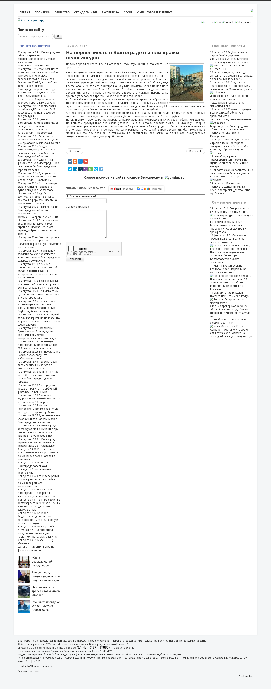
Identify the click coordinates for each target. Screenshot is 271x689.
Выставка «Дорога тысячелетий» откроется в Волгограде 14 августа (39, 398)
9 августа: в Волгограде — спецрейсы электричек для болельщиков (36, 493)
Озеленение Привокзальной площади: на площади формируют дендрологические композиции (37, 333)
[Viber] (85, 169)
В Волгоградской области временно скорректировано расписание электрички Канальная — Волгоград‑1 (39, 58)
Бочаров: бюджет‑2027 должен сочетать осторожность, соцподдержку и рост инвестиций (38, 518)
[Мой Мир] (80, 161)
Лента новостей (34, 45)
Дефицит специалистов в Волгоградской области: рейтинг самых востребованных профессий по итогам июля (37, 270)
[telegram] (101, 169)
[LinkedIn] (75, 169)
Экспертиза (110, 12)
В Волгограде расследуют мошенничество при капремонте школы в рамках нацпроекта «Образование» (38, 430)
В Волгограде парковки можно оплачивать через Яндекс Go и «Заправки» (37, 442)
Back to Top (246, 676)
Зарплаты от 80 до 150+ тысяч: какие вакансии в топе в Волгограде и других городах (38, 377)
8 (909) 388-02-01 (53, 657)
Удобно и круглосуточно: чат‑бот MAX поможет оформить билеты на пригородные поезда (37, 198)
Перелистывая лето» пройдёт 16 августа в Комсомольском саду (37, 365)
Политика (42, 12)
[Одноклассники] (75, 161)
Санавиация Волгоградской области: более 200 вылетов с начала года (37, 345)
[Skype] (96, 169)
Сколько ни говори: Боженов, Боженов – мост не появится (228, 248)
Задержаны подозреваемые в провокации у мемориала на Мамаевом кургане (39, 139)
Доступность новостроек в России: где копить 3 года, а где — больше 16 (38, 176)
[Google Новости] (149, 189)
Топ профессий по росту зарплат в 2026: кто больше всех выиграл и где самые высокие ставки (39, 505)
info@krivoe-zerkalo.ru (38, 666)
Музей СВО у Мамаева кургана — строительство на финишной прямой (36, 545)
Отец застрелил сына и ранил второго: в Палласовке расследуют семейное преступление (39, 242)
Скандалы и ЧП (85, 12)
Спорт (128, 12)
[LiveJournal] (80, 169)
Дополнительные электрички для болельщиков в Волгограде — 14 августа (39, 419)
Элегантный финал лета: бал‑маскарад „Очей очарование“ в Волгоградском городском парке (38, 165)
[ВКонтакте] (70, 161)
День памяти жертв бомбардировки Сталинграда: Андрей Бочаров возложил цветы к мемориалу (36, 97)
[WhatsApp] (90, 169)
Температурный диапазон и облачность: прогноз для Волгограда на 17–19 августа (39, 284)
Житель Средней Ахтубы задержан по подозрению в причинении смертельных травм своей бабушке (39, 319)
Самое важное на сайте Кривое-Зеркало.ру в (124, 177)
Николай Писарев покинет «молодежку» (231, 304)
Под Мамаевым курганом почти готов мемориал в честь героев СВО (38, 294)
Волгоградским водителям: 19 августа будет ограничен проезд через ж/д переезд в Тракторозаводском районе (38, 227)
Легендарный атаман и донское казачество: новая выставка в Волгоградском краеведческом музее (39, 256)
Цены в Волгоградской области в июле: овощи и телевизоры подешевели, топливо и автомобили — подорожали (38, 126)
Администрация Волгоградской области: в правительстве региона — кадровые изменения (38, 212)
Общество (62, 12)
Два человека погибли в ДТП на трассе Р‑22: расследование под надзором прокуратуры (37, 111)
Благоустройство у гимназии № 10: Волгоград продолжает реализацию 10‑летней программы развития (38, 531)
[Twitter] (70, 169)
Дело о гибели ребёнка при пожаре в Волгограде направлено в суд (37, 85)
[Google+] (85, 161)
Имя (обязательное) (77, 206)
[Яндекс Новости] (122, 189)
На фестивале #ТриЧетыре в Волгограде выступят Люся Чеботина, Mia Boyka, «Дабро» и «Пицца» (37, 306)
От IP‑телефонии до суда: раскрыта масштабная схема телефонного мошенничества (38, 481)
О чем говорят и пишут (154, 12)
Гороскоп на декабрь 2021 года (231, 328)
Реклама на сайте (29, 671)
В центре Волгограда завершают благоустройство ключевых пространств (35, 467)
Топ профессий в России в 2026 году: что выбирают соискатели (39, 355)
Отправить (75, 258)
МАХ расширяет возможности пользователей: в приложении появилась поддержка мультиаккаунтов (38, 74)
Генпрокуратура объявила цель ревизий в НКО (230, 219)
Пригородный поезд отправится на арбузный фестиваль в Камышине (37, 388)
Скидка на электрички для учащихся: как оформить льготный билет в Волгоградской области (36, 151)
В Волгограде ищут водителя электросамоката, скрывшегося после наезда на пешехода (39, 454)
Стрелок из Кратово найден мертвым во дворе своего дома (228, 277)
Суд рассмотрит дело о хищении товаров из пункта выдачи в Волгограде (38, 186)
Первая (25, 12)
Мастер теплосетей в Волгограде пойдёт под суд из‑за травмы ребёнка (39, 409)
